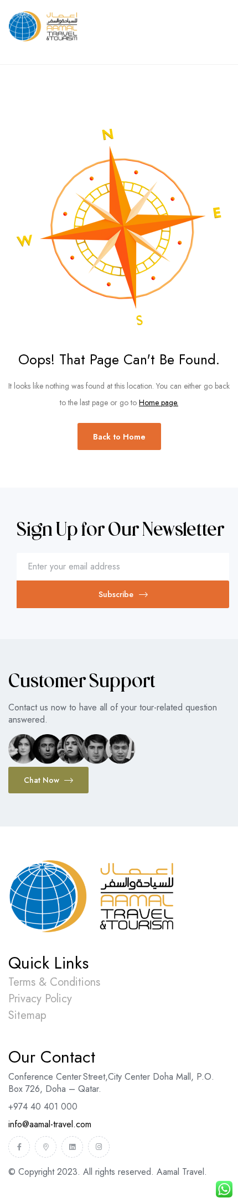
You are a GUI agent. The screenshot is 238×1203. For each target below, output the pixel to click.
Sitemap (27, 1015)
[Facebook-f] (19, 1147)
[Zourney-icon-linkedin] (72, 1147)
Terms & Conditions (54, 982)
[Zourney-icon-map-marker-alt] (45, 1147)
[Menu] (225, 47)
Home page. (158, 402)
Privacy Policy (40, 999)
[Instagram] (99, 1147)
